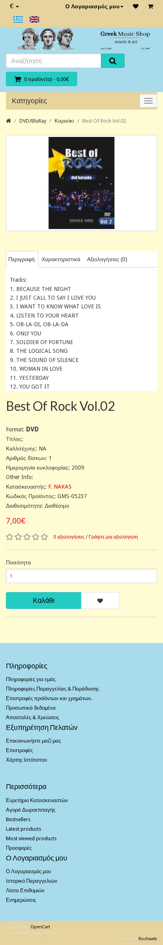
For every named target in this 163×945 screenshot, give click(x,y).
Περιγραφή (21, 259)
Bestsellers (18, 819)
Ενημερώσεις (21, 900)
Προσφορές (19, 848)
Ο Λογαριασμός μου (92, 6)
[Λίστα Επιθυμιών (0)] (135, 6)
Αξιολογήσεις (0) (107, 259)
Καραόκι (64, 121)
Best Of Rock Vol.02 (104, 121)
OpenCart (40, 927)
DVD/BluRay (32, 121)
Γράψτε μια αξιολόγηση (113, 537)
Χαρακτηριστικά (61, 259)
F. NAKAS (60, 486)
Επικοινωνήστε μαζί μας (33, 741)
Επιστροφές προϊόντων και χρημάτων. (49, 698)
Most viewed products (31, 838)
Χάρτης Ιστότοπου (26, 760)
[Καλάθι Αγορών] (150, 6)
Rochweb (147, 938)
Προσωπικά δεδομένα (31, 708)
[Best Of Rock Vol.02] (81, 183)
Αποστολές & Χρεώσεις (32, 717)
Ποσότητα (18, 562)
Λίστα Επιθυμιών (25, 890)
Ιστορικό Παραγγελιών (31, 881)
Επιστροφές (19, 750)
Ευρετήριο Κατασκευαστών (37, 800)
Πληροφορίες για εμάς (30, 679)
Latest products (23, 829)
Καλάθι (44, 600)
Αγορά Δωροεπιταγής (30, 810)
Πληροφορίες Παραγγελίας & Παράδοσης (52, 689)
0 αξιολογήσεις (69, 537)
